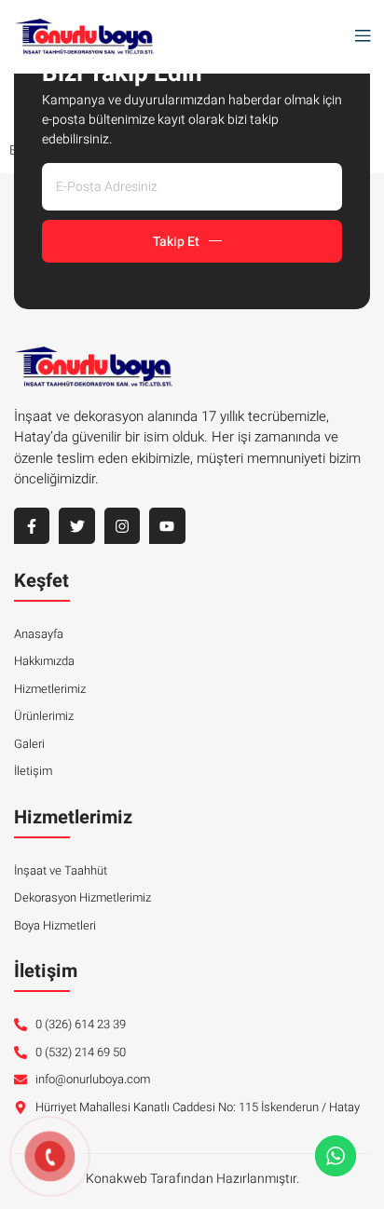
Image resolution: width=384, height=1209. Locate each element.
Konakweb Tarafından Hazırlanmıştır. (192, 1179)
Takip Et (176, 241)
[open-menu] (358, 37)
